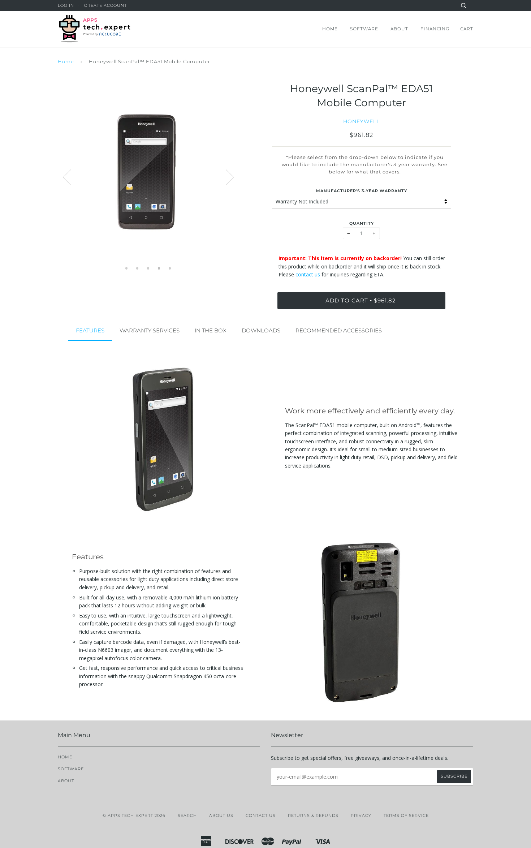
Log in (66, 5)
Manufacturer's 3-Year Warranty (361, 190)
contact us (307, 274)
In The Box (210, 330)
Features (90, 330)
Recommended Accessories (338, 330)
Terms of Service (406, 815)
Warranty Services (150, 330)
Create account (105, 5)
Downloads (261, 330)
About (399, 28)
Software (364, 28)
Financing (434, 28)
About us (221, 815)
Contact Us (261, 815)
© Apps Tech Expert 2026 (134, 815)
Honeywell (361, 121)
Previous (66, 177)
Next (229, 177)
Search (187, 815)
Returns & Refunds (313, 815)
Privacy (361, 815)
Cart (466, 28)
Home (330, 28)
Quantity (361, 223)
